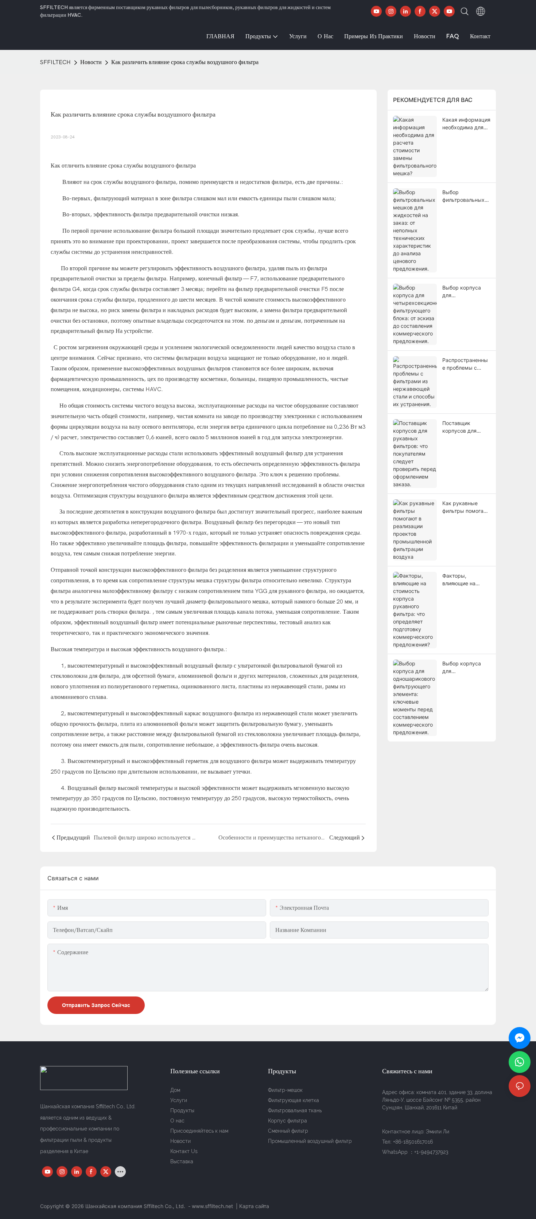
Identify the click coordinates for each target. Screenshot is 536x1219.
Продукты (182, 1110)
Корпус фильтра (287, 1121)
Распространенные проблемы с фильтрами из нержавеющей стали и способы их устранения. (465, 364)
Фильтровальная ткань (295, 1110)
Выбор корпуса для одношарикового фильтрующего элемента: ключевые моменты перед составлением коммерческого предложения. (463, 667)
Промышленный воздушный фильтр (310, 1141)
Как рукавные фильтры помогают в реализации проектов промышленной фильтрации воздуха (466, 507)
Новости (91, 62)
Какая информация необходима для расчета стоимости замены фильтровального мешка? (466, 124)
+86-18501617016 (413, 1142)
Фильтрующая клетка (293, 1100)
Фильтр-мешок (285, 1090)
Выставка (181, 1161)
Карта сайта (254, 1206)
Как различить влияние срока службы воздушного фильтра (185, 62)
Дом (175, 1090)
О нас (177, 1121)
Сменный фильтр (288, 1131)
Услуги (178, 1100)
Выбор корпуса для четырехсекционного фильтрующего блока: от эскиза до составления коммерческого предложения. (466, 291)
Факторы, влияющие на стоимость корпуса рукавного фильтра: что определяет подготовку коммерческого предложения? (466, 580)
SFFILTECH (55, 62)
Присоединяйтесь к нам (199, 1131)
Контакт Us (184, 1151)
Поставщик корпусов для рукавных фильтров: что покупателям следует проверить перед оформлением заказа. (466, 427)
